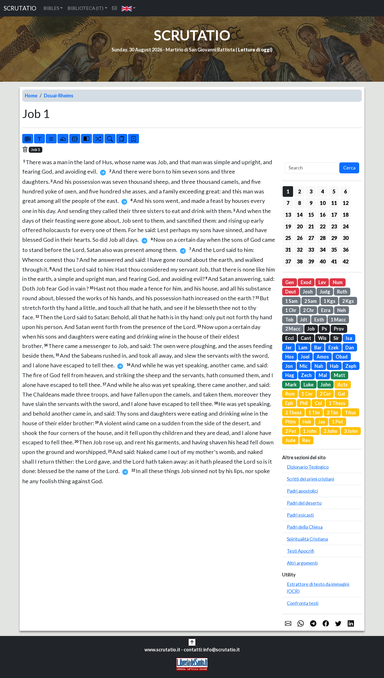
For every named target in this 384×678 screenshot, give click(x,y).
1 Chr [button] (290, 310)
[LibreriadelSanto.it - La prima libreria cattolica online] (192, 664)
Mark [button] (291, 384)
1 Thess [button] (337, 403)
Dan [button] (349, 347)
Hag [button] (289, 375)
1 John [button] (310, 431)
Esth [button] (319, 319)
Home (31, 95)
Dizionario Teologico (308, 467)
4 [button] (322, 191)
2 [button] (299, 191)
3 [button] (311, 191)
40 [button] (322, 261)
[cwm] (114, 8)
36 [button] (345, 249)
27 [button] (311, 238)
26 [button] (299, 238)
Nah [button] (319, 366)
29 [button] (334, 238)
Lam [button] (303, 347)
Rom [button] (290, 394)
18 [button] (345, 214)
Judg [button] (325, 291)
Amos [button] (323, 356)
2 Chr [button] (308, 310)
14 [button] (299, 214)
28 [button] (322, 238)
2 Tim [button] (332, 412)
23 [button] (334, 226)
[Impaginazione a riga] (51, 138)
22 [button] (322, 226)
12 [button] (345, 203)
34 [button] (322, 249)
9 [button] (311, 203)
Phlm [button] (290, 422)
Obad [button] (342, 356)
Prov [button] (339, 329)
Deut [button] (290, 291)
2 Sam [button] (310, 301)
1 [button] (288, 191)
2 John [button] (330, 431)
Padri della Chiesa (305, 527)
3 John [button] (351, 431)
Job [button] (311, 329)
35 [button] (334, 249)
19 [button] (288, 226)
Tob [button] (289, 319)
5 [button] (334, 191)
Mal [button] (323, 375)
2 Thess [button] (293, 412)
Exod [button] (306, 282)
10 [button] (322, 203)
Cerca (349, 167)
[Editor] (74, 138)
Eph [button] (289, 403)
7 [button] (288, 203)
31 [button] (288, 249)
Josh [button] (308, 291)
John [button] (326, 384)
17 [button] (334, 214)
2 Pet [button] (290, 431)
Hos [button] (289, 356)
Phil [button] (304, 403)
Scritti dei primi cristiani (310, 479)
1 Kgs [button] (329, 301)
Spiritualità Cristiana (307, 539)
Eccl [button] (289, 338)
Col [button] (318, 403)
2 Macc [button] (292, 329)
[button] (128, 8)
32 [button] (299, 249)
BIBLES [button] (51, 8)
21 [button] (311, 226)
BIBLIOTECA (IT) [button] (85, 8)
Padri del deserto (304, 503)
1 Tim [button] (314, 412)
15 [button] (311, 214)
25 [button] (288, 238)
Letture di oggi (254, 49)
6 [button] (345, 191)
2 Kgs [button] (348, 301)
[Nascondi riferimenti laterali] (62, 138)
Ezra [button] (325, 310)
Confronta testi (302, 603)
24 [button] (345, 226)
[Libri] (27, 138)
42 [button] (345, 261)
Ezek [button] (333, 347)
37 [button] (288, 261)
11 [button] (334, 203)
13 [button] (288, 214)
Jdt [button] (303, 319)
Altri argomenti (302, 563)
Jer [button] (288, 347)
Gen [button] (289, 282)
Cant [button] (306, 338)
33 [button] (311, 249)
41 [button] (334, 261)
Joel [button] (305, 356)
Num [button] (337, 282)
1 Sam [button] (291, 301)
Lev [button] (322, 282)
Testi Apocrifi (300, 551)
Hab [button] (334, 366)
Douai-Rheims (58, 95)
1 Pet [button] (337, 422)
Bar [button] (318, 347)
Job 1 (35, 150)
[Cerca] (109, 138)
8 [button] (299, 203)
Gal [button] (341, 394)
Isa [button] (349, 338)
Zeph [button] (350, 366)
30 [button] (345, 238)
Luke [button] (308, 384)
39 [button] (311, 261)
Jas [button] (321, 422)
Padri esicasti (300, 515)
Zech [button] (306, 375)
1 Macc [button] (338, 319)
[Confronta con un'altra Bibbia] (86, 138)
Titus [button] (350, 412)
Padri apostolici (302, 491)
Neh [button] (341, 310)
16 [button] (322, 214)
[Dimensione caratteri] (39, 138)
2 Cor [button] (325, 394)
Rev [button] (306, 440)
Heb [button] (306, 422)
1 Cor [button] (307, 394)
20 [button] (299, 226)
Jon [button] (289, 366)
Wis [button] (322, 338)
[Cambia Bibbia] (98, 138)
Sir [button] (336, 338)
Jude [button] (290, 440)
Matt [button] (339, 375)
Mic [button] (303, 366)
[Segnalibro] (121, 138)
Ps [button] (324, 329)
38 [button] (299, 261)
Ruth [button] (342, 291)
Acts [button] (343, 384)
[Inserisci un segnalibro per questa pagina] (133, 138)
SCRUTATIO (20, 8)
